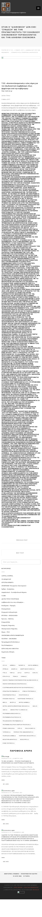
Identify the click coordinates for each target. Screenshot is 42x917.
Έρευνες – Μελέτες (8, 619)
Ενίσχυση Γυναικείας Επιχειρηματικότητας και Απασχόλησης (20, 680)
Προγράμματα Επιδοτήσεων (11, 642)
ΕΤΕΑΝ (15, 676)
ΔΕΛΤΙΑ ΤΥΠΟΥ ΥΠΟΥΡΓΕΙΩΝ (10, 599)
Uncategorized (6, 579)
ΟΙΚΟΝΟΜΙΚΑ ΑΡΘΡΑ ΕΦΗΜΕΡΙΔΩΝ (13, 635)
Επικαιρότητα (16, 52)
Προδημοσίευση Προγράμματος (13, 721)
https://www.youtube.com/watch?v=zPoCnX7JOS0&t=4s (16, 518)
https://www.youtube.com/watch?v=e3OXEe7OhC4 (16, 526)
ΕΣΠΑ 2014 (6, 676)
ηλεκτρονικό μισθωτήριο (27, 735)
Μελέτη (13, 702)
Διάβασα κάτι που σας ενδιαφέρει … (13, 602)
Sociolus (36, 889)
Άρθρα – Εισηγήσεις (8, 589)
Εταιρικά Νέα (6, 622)
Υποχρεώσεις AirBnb (9, 735)
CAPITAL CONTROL (7, 576)
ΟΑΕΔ (35, 706)
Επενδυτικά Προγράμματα (11, 691)
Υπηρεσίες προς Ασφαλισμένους (23, 732)
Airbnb (12, 665)
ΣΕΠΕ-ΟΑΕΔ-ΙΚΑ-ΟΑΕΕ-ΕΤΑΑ (10, 648)
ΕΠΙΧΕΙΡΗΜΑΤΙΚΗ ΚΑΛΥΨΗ (29, 873)
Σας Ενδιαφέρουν (7, 645)
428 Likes (6, 861)
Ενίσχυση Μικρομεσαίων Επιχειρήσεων (14, 684)
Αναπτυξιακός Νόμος (27, 669)
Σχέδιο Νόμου (30, 728)
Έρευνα (5, 669)
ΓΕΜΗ (12, 672)
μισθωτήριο (24, 739)
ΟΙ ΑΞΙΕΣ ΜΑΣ (17, 876)
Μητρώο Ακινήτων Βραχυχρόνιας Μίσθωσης (16, 706)
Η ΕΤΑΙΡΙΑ (26, 876)
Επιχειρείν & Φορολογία (30, 52)
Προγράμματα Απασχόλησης (11, 713)
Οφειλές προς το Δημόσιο (18, 710)
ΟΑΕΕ (5, 710)
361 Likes (6, 784)
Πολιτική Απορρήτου (31, 887)
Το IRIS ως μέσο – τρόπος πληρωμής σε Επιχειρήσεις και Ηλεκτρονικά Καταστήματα (18, 762)
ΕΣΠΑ (35, 672)
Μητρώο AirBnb (24, 702)
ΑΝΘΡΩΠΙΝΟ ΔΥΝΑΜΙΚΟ (11, 873)
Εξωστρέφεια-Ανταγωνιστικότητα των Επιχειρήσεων (18, 687)
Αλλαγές (14, 669)
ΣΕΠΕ (20, 728)
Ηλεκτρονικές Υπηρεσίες (9, 629)
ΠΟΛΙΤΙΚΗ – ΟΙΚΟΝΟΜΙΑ (9, 639)
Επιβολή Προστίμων (29, 691)
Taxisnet (21, 665)
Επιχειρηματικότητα (9, 695)
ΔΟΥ (19, 672)
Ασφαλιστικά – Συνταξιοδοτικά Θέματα (14, 592)
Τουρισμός (6, 732)
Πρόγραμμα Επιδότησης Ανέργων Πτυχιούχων (17, 724)
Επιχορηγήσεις (24, 695)
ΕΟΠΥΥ (26, 672)
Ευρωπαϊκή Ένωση (8, 698)
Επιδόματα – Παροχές (8, 605)
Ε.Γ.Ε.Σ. (11, 50)
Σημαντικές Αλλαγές (8, 652)
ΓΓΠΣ (5, 672)
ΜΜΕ (5, 702)
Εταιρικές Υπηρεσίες (8, 625)
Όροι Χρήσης (18, 887)
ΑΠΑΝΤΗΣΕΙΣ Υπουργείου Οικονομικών (14, 586)
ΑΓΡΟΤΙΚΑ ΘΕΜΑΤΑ (7, 582)
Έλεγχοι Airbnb (33, 665)
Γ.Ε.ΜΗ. (4, 596)
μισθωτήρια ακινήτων (10, 739)
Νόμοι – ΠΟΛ (6, 632)
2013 (5, 665)
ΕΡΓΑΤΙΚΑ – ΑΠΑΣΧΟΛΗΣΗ (9, 615)
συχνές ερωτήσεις (8, 743)
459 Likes (6, 823)
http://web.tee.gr (7, 91)
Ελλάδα (24, 676)
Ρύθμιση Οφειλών (9, 728)
